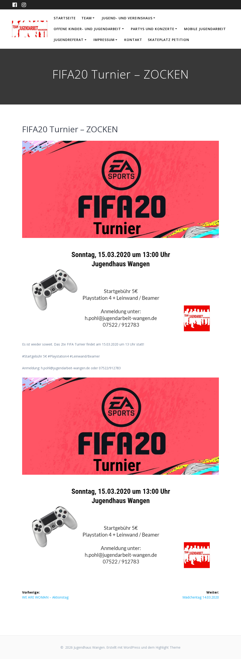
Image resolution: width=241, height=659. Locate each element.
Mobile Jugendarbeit (205, 29)
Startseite (65, 18)
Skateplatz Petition (168, 39)
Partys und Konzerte (152, 29)
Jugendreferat (69, 39)
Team (86, 18)
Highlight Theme (168, 647)
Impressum (104, 39)
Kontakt (133, 39)
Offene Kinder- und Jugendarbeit (87, 29)
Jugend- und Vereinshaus (127, 18)
